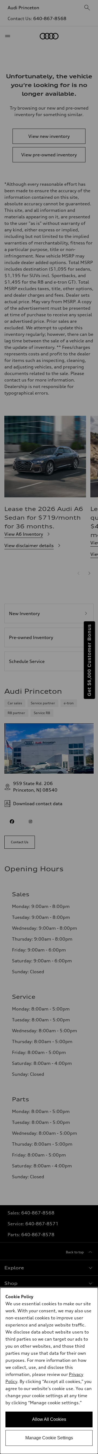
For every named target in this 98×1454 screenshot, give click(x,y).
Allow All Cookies (49, 1419)
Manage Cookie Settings (49, 1438)
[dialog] (49, 1371)
